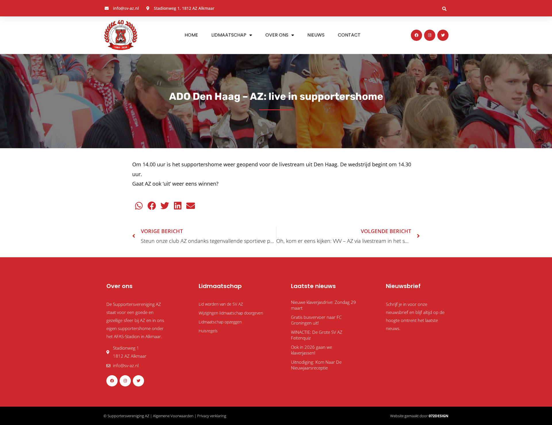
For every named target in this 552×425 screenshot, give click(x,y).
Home (191, 35)
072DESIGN (438, 415)
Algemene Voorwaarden (173, 415)
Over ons (276, 35)
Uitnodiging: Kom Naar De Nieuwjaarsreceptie (316, 365)
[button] (444, 8)
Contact (349, 35)
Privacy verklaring (211, 415)
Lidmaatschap (228, 35)
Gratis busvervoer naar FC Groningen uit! (316, 320)
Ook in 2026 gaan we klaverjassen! (311, 350)
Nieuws (316, 35)
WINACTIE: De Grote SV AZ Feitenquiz (316, 335)
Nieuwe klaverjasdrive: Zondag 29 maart (323, 305)
